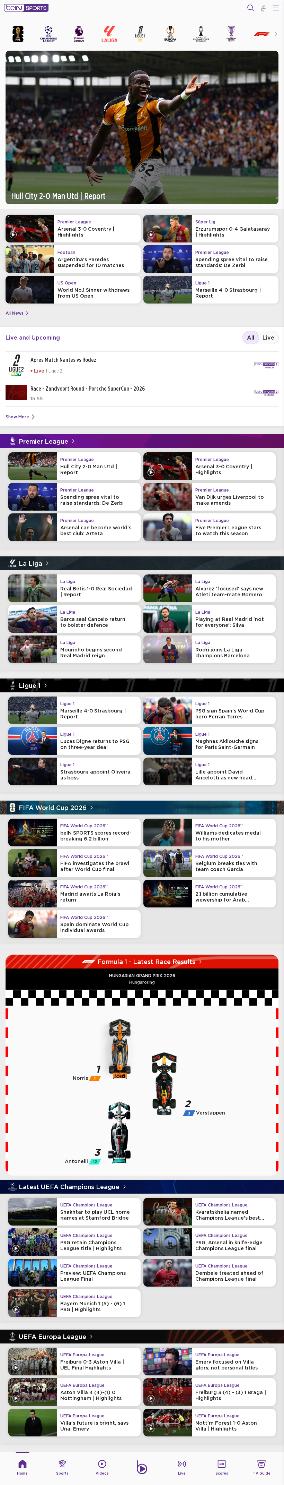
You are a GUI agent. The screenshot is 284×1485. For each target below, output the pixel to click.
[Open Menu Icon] (276, 8)
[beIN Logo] (26, 8)
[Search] (251, 8)
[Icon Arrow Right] (275, 34)
